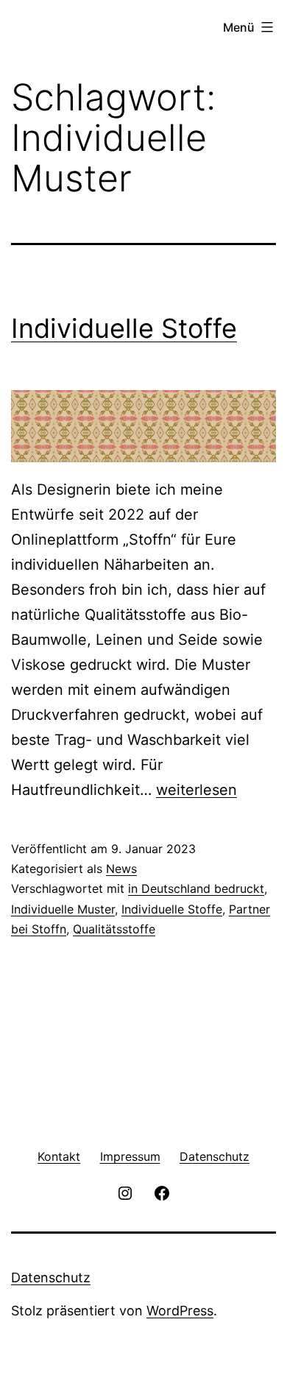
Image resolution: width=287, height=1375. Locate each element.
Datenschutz (51, 1277)
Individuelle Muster (63, 909)
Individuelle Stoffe (124, 328)
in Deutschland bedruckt (196, 888)
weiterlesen (196, 790)
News (121, 868)
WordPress (179, 1310)
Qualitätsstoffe (114, 929)
